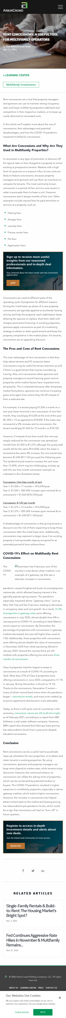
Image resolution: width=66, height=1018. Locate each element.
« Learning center (16, 75)
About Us (13, 987)
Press (40, 987)
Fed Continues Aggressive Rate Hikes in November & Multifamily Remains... (33, 940)
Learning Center (28, 987)
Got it (42, 1012)
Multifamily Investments (21, 84)
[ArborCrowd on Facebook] (23, 870)
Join (13, 282)
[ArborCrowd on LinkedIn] (42, 870)
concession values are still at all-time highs (37, 713)
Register (16, 845)
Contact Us (51, 987)
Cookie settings (22, 1012)
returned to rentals (23, 696)
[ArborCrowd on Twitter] (33, 870)
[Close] (60, 997)
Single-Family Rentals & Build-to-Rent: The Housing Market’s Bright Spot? (31, 910)
